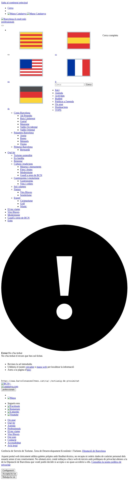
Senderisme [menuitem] (26, 195)
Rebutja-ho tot (9, 477)
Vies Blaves (13, 434)
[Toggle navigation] (2, 25)
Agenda (11, 425)
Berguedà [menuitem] (25, 149)
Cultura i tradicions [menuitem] (23, 164)
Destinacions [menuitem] (61, 107)
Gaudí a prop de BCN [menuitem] (31, 175)
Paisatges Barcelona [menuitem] (24, 132)
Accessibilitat (14, 442)
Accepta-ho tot (9, 474)
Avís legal (12, 445)
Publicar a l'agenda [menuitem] (64, 101)
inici (29, 369)
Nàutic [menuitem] (23, 206)
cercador (30, 367)
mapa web (42, 367)
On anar (12, 420)
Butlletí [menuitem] (58, 98)
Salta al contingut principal (14, 2)
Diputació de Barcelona (94, 451)
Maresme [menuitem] (24, 124)
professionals (7, 21)
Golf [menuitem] (22, 203)
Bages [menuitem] (23, 138)
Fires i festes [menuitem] (26, 169)
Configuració (8, 470)
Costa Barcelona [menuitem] (22, 112)
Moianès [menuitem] (24, 141)
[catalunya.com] (9, 386)
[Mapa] (27, 13)
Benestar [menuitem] (18, 161)
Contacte (12, 440)
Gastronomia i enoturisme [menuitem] (26, 178)
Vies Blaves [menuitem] (26, 192)
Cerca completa (110, 35)
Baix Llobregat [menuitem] (27, 118)
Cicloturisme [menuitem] (26, 200)
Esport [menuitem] (17, 198)
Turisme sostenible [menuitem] (23, 155)
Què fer (11, 423)
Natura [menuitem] (17, 189)
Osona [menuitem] (23, 144)
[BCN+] (6, 383)
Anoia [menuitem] (23, 135)
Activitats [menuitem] (59, 95)
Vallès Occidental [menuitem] (28, 127)
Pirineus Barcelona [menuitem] (23, 146)
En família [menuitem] (19, 158)
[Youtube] (13, 414)
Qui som (12, 437)
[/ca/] (13, 19)
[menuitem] (57, 90)
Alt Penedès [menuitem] (26, 115)
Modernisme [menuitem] (26, 172)
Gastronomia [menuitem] (26, 181)
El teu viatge (14, 431)
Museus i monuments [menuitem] (30, 166)
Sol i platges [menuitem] (20, 186)
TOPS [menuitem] (58, 110)
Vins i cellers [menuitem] (26, 183)
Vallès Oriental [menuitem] (27, 129)
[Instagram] (14, 409)
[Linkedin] (13, 411)
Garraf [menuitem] (23, 121)
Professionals (14, 428)
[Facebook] (14, 406)
